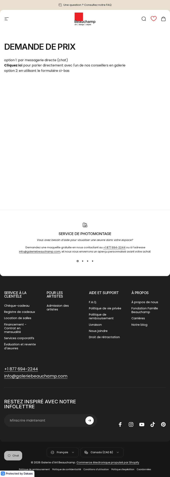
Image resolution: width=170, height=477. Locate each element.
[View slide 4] (92, 261)
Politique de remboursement (101, 316)
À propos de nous (144, 302)
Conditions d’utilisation (96, 469)
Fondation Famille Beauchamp (144, 310)
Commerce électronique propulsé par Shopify (107, 462)
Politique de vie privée (105, 308)
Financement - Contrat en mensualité (15, 328)
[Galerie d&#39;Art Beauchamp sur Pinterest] (163, 424)
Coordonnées (144, 469)
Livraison (95, 325)
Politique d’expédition (122, 469)
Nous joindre (98, 331)
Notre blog (139, 325)
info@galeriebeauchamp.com (39, 252)
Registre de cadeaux (19, 312)
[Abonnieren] (89, 420)
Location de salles (17, 318)
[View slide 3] (87, 261)
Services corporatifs (19, 338)
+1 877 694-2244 (114, 247)
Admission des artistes (58, 307)
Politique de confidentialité (66, 469)
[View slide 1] (77, 261)
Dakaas (28, 473)
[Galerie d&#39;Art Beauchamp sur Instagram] (131, 424)
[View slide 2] (82, 261)
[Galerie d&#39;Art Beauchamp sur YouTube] (141, 424)
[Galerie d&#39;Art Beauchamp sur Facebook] (120, 424)
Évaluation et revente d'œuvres (20, 346)
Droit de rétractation (104, 337)
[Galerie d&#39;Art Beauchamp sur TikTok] (152, 424)
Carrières (138, 318)
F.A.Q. (93, 302)
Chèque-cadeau (16, 306)
